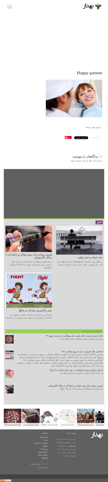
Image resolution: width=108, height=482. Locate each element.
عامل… (61, 389)
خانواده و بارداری (41, 443)
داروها (45, 446)
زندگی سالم (43, 455)
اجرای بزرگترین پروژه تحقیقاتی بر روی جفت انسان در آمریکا (76, 370)
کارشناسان (42, 452)
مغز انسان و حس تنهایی (90, 257)
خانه (46, 440)
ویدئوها (45, 458)
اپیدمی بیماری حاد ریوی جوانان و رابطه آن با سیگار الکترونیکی (29, 256)
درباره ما (44, 449)
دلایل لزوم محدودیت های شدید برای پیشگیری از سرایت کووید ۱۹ (74, 336)
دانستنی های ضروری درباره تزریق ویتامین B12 (82, 351)
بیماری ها (44, 437)
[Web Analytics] (5, 480)
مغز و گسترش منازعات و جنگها (35, 310)
